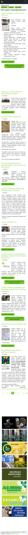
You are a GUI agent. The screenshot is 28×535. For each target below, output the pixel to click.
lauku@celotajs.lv (14, 533)
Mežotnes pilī (18, 331)
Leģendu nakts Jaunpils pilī (11, 117)
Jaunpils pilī (22, 121)
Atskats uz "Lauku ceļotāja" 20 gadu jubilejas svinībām (12, 92)
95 (18, 393)
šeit (11, 58)
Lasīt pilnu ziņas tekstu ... (8, 61)
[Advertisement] (13, 79)
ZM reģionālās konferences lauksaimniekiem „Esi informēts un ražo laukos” (13, 165)
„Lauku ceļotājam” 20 (8, 222)
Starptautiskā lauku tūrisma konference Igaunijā (11, 351)
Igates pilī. (16, 274)
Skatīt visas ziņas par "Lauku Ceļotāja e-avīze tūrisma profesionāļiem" (14, 66)
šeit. (8, 218)
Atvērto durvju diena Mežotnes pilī (13, 324)
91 (7, 393)
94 (15, 393)
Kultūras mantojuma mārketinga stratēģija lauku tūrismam (12, 189)
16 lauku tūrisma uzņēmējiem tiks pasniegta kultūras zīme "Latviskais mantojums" (13, 256)
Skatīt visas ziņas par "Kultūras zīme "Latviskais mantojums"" (14, 282)
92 (9, 393)
